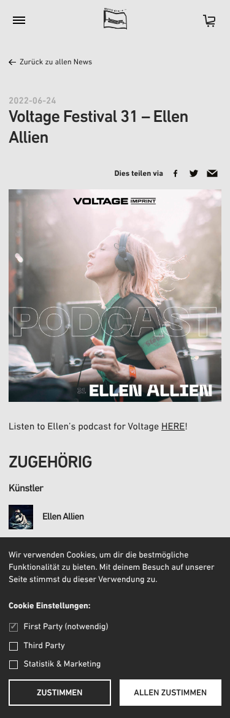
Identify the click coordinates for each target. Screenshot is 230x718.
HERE (173, 427)
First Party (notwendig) (66, 627)
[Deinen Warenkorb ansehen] (203, 25)
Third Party (44, 646)
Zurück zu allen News (56, 62)
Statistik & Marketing (62, 664)
